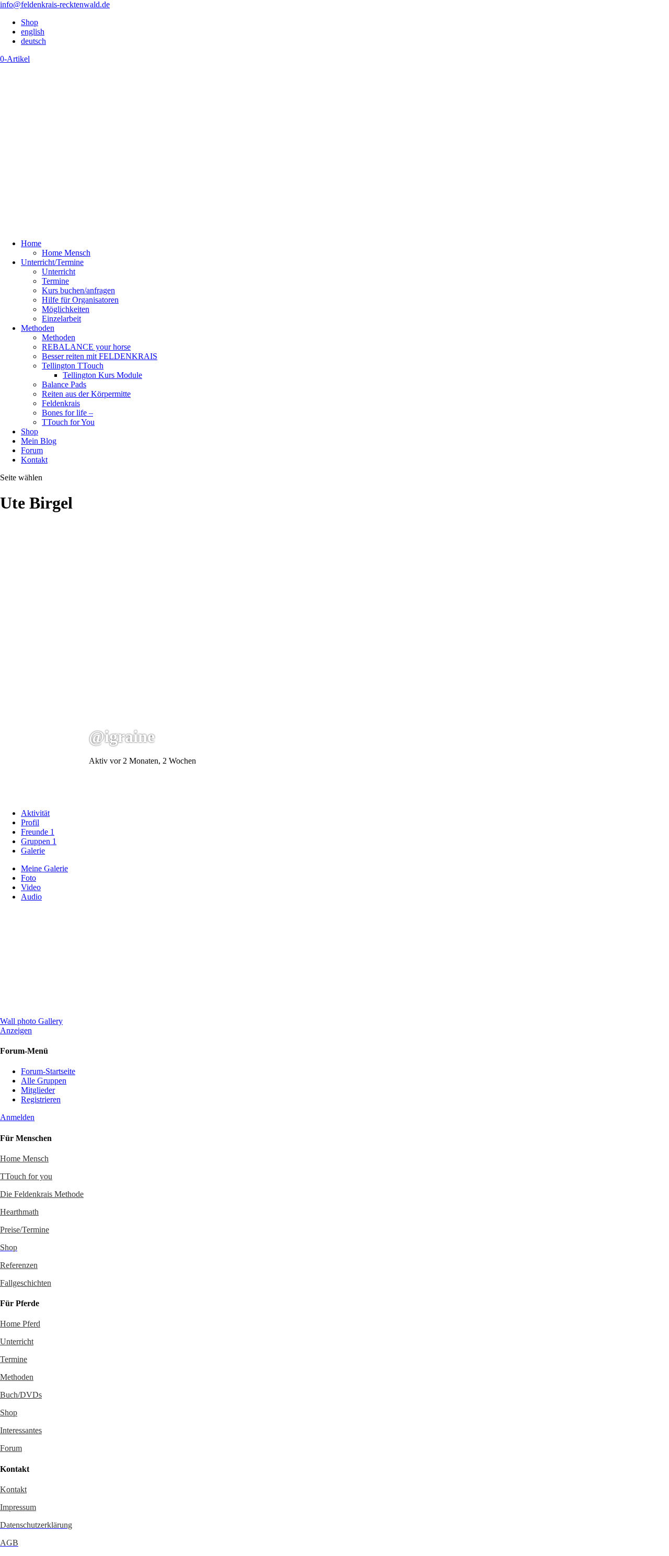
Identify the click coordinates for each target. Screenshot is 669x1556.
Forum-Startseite (48, 1071)
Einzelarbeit (61, 318)
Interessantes (21, 1430)
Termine (55, 280)
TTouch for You (68, 422)
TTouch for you (26, 1176)
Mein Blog (38, 440)
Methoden (37, 328)
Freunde (37, 831)
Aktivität (35, 813)
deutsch (33, 41)
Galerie (33, 850)
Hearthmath (19, 1211)
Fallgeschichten (25, 1282)
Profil (30, 822)
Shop (29, 22)
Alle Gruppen (43, 1080)
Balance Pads (64, 384)
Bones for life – (67, 412)
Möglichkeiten (65, 309)
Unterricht (58, 271)
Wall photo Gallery (31, 1021)
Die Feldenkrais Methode (42, 1194)
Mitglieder (38, 1090)
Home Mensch (66, 252)
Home (31, 243)
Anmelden (17, 1117)
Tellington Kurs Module (102, 375)
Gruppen (38, 841)
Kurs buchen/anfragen (78, 290)
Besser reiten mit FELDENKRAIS (99, 356)
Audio (31, 896)
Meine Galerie (44, 868)
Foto (28, 877)
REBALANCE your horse (86, 346)
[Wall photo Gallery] (52, 1011)
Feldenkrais (61, 403)
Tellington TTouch (72, 365)
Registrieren (41, 1099)
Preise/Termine (24, 1229)
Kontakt (34, 459)
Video (31, 887)
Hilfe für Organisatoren (80, 299)
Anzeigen (16, 1030)
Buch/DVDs (21, 1394)
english (32, 31)
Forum (32, 450)
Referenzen (19, 1265)
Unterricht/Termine (52, 262)
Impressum (18, 1507)
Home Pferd (20, 1323)
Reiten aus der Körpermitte (86, 393)
